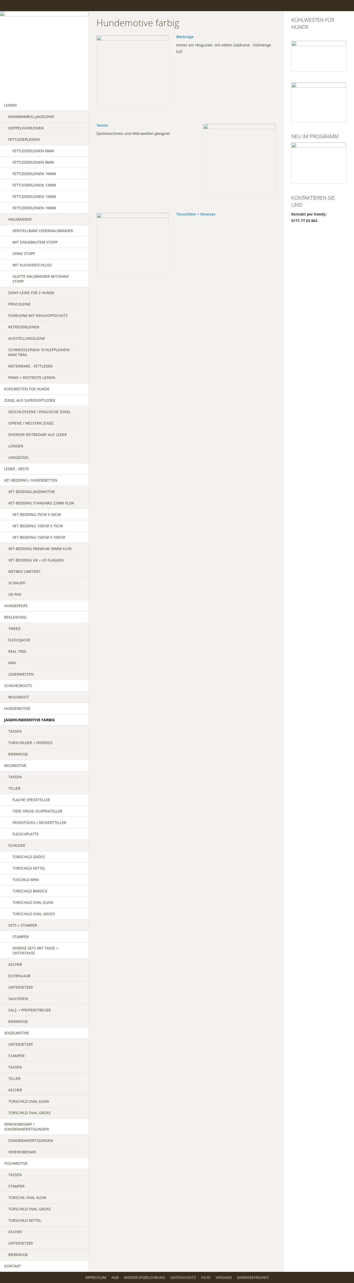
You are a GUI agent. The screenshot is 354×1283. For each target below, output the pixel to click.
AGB (115, 1277)
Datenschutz (183, 1277)
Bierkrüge (185, 36)
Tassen (102, 125)
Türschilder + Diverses (195, 214)
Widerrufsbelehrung (144, 1277)
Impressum (95, 1277)
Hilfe (205, 1277)
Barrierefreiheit (253, 1277)
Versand (224, 1277)
